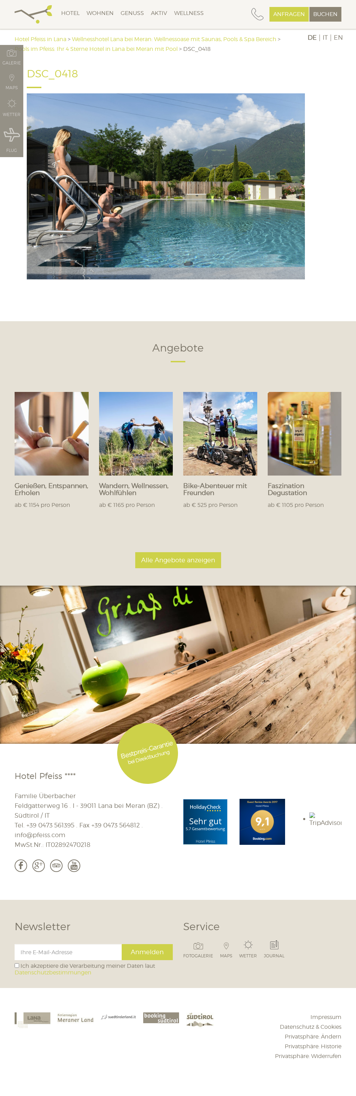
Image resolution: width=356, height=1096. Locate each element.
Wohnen (100, 13)
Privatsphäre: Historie (313, 1046)
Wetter (248, 955)
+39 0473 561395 (50, 825)
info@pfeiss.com (40, 835)
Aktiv (159, 13)
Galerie (11, 62)
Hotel (70, 13)
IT (325, 37)
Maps (226, 955)
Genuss (132, 13)
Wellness (189, 13)
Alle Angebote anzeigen (178, 560)
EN (338, 37)
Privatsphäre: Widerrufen (308, 1056)
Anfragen (289, 14)
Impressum (325, 1017)
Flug (11, 150)
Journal (274, 955)
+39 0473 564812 (115, 825)
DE (312, 37)
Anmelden (147, 952)
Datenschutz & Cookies (310, 1027)
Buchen (325, 14)
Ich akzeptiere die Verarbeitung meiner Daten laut (85, 969)
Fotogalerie (198, 955)
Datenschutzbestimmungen (53, 972)
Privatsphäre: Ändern (313, 1036)
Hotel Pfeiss (205, 841)
